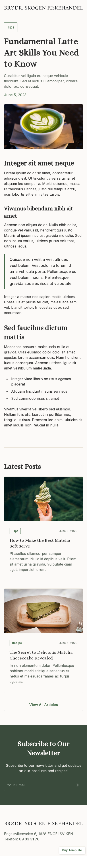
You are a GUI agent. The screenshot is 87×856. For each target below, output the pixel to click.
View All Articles (43, 704)
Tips (10, 27)
